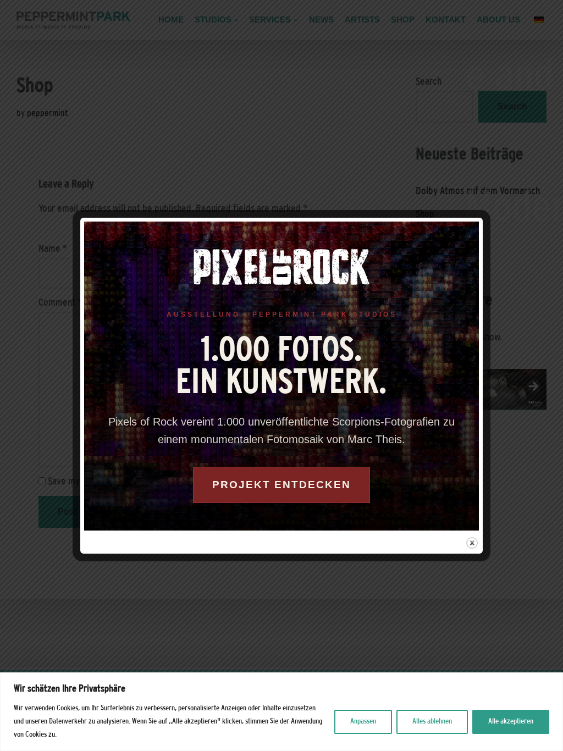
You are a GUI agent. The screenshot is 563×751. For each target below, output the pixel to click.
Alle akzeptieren (510, 721)
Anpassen (363, 721)
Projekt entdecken (281, 484)
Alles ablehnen (432, 721)
